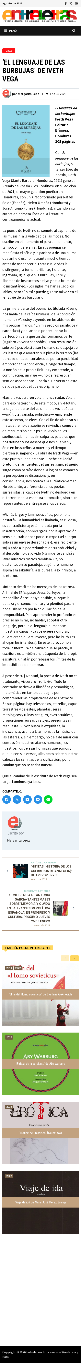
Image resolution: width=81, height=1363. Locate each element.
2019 (9, 968)
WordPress (69, 1352)
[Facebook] (66, 3)
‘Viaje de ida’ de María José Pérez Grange (40, 1202)
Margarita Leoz (28, 94)
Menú (13, 31)
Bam (5, 1357)
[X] (71, 3)
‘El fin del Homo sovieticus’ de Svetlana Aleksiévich (40, 994)
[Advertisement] (40, 1298)
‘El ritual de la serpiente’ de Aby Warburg (40, 1064)
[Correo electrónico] (76, 3)
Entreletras (34, 1352)
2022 (9, 50)
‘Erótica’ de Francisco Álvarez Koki (40, 1133)
